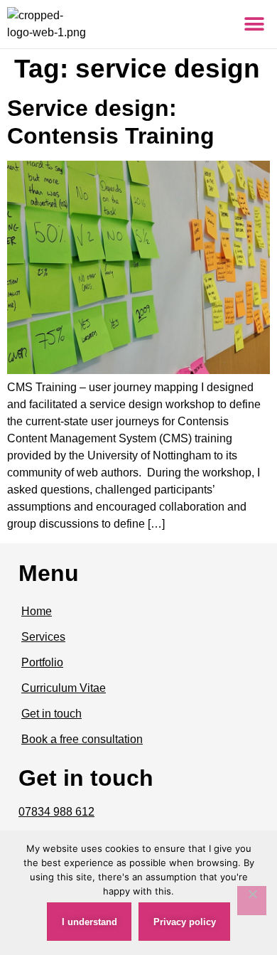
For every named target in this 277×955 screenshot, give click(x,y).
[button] (254, 25)
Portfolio (42, 662)
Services (43, 637)
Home (36, 611)
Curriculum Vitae (63, 688)
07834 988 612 (56, 812)
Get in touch (51, 714)
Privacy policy (184, 922)
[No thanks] (251, 900)
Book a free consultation (82, 739)
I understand (89, 922)
